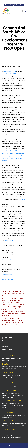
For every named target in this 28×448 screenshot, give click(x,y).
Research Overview (8, 429)
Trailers (4, 344)
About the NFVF (7, 382)
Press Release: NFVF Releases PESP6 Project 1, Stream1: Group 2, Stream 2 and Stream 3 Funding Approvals (13, 300)
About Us (4, 341)
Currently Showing (8, 372)
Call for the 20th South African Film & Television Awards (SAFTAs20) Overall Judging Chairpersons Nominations (13, 307)
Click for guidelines (7, 279)
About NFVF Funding (9, 390)
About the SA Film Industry (11, 401)
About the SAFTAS (8, 412)
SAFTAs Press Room (9, 421)
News (14, 23)
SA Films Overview (7, 349)
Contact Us (5, 347)
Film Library (6, 364)
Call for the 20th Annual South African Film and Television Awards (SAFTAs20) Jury (13, 293)
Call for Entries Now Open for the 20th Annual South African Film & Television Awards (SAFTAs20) (13, 313)
